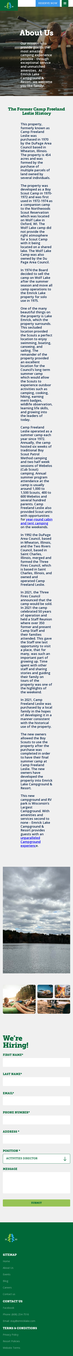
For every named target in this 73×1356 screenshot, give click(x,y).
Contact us (9, 1294)
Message (10, 1169)
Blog (5, 1281)
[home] (9, 5)
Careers (7, 1287)
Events (6, 1274)
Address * (11, 1131)
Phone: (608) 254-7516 (16, 1314)
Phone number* (16, 1112)
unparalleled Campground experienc (31, 842)
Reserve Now (47, 3)
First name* (13, 1055)
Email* (8, 1093)
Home (6, 1261)
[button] (65, 3)
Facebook (8, 1307)
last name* (12, 1074)
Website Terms (11, 1347)
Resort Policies (11, 1341)
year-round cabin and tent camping (36, 521)
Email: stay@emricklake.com (19, 1321)
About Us (8, 1267)
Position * (11, 1151)
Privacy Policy (10, 1334)
